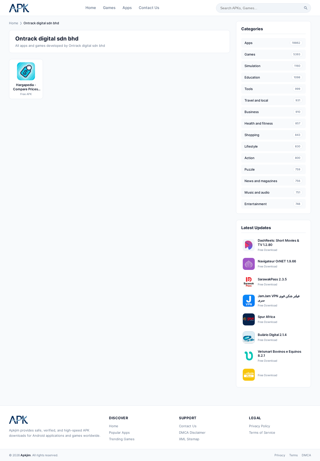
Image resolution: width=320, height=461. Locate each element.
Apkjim (25, 455)
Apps (127, 7)
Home (91, 7)
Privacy (279, 455)
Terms (293, 455)
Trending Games (121, 439)
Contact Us (149, 7)
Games (109, 7)
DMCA (306, 455)
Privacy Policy (259, 426)
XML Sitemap (189, 439)
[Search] (306, 8)
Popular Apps (119, 432)
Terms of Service (262, 432)
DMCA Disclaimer (192, 432)
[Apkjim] (19, 8)
